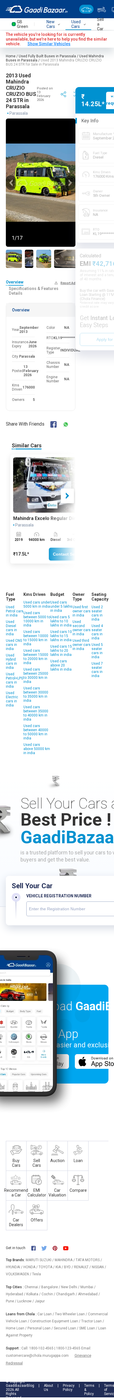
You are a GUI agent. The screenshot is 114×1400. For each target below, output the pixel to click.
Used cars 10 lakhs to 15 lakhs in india (61, 636)
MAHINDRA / (65, 1260)
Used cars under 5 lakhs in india (61, 606)
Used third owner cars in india (81, 645)
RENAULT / (83, 1267)
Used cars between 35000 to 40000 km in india (35, 713)
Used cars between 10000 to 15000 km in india (35, 638)
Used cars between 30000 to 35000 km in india (35, 694)
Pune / (11, 1301)
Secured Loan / (66, 1328)
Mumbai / (88, 1287)
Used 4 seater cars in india (97, 632)
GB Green (22, 24)
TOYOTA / (47, 1267)
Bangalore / (51, 1287)
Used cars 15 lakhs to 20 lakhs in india (61, 650)
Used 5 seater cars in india (97, 651)
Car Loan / (46, 1314)
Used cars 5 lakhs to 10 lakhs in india (61, 621)
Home (10, 56)
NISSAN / (99, 1267)
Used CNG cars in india (14, 645)
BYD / (69, 1267)
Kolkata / (34, 1294)
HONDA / (31, 1267)
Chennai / (33, 1287)
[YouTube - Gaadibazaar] (68, 1248)
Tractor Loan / (92, 1321)
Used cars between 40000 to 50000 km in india (35, 732)
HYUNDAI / (14, 1267)
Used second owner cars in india (81, 628)
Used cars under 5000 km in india (36, 604)
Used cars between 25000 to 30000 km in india (35, 675)
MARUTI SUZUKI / (40, 1260)
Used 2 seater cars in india (97, 613)
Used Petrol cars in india (14, 611)
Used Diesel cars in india (11, 628)
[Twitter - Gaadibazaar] (47, 1248)
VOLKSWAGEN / (19, 1274)
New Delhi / (70, 1287)
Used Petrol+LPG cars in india (14, 680)
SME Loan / (88, 1328)
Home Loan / (16, 1328)
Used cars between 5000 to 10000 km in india (36, 619)
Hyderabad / (16, 1294)
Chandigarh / (67, 1294)
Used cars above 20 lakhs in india (61, 665)
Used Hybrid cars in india (11, 661)
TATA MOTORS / (89, 1260)
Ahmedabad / (89, 1294)
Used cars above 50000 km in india (36, 749)
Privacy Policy (69, 1388)
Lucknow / (26, 1301)
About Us (48, 1388)
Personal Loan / (40, 1328)
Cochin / (49, 1294)
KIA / (60, 1267)
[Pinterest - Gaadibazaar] (58, 1248)
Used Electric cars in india (12, 699)
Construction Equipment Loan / (55, 1321)
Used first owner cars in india (81, 611)
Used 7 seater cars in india (97, 669)
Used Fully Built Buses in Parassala (47, 56)
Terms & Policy (89, 1390)
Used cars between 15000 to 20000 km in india (35, 657)
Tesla (36, 1274)
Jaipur (40, 1301)
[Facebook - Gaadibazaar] (36, 1248)
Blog (30, 1386)
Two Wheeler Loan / (71, 1314)
